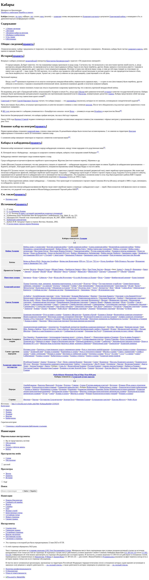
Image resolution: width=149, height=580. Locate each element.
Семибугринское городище (80, 304)
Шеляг (117, 288)
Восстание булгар (41, 251)
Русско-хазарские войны (100, 251)
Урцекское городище (131, 306)
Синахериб (112, 271)
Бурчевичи (111, 364)
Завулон (28, 271)
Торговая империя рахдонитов (82, 321)
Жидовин (119, 327)
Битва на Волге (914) (31, 261)
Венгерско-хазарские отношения (61, 317)
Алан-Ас (62, 366)
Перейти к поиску (26, 12)
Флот (112, 288)
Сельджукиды (87, 364)
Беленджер (65, 296)
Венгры (9, 416)
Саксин (26, 304)
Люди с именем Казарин (72, 362)
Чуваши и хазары (54, 354)
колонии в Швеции (82, 343)
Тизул (94, 288)
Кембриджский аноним (121, 278)
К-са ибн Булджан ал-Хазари (84, 278)
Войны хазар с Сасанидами (34, 247)
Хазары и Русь (29, 319)
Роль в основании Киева (130, 339)
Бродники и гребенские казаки (75, 354)
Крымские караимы (86, 389)
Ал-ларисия (47, 286)
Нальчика (63, 177)
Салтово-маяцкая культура (92, 339)
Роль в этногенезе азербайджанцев (95, 349)
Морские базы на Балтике (50, 343)
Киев (100, 302)
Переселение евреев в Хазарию (105, 337)
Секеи (137, 354)
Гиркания (65, 286)
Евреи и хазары (92, 356)
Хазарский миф (36, 352)
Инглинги (124, 368)
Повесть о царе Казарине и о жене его (47, 331)
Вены (72, 111)
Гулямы (74, 286)
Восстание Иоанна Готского (61, 251)
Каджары (133, 368)
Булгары (59, 385)
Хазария (9, 414)
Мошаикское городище (118, 300)
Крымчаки (72, 389)
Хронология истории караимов (122, 389)
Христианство (121, 286)
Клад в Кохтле (63, 329)
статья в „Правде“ (84, 337)
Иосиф (43, 271)
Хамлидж (28, 309)
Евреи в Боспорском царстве (63, 341)
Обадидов (82, 94)
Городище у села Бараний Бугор (128, 296)
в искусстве (76, 284)
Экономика (85, 290)
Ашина (111, 94)
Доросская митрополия (104, 286)
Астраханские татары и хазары (123, 349)
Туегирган (117, 306)
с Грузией (48, 255)
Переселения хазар (100, 343)
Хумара (37, 309)
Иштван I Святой (21, 119)
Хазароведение (42, 337)
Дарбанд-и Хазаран (132, 366)
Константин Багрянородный (57, 61)
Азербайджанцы (29, 385)
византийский (31, 61)
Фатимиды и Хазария (138, 319)
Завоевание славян (129, 253)
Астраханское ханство (101, 400)
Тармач (107, 278)
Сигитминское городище (116, 304)
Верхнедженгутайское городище (36, 298)
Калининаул (94, 300)
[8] (77, 189)
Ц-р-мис (115, 354)
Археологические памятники (35, 327)
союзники (107, 249)
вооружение (134, 284)
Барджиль (27, 278)
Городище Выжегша (107, 298)
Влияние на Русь (30, 339)
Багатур (33, 269)
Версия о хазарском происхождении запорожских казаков (103, 391)
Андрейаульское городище (43, 296)
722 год (89, 261)
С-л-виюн (129, 354)
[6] (104, 147)
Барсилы (41, 385)
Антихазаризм (55, 337)
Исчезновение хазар (106, 290)
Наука (94, 284)
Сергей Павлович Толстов (27, 101)
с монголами (58, 255)
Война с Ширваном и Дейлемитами (85, 253)
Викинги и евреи (43, 341)
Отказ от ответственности (16, 573)
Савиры (75, 385)
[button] (2, 464)
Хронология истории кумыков (44, 387)
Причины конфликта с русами (88, 341)
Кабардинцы (92, 387)
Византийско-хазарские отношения (128, 315)
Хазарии (83, 238)
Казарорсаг (104, 362)
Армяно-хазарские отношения (131, 317)
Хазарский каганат (12, 287)
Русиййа (130, 302)
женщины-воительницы (61, 284)
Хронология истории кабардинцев (132, 387)
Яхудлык (120, 309)
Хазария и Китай (89, 315)
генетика (33, 284)
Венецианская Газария (49, 368)
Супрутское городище (45, 306)
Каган (137, 286)
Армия (126, 284)
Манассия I (82, 271)
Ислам (130, 286)
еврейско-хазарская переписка (93, 327)
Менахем (57, 271)
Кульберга (98, 111)
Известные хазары (12, 278)
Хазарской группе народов (83, 377)
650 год (82, 261)
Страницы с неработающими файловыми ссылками (26, 426)
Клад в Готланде (49, 329)
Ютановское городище (106, 309)
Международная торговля (58, 321)
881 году (6, 111)
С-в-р (122, 354)
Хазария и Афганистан (72, 315)
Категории (5, 406)
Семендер (64, 304)
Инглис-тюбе (28, 300)
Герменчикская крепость (88, 298)
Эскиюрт (91, 309)
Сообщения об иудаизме (73, 331)
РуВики (48, 557)
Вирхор (107, 269)
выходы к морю (68, 343)
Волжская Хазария (132, 364)
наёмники (27, 286)
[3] (139, 100)
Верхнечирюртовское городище (63, 298)
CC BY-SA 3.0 (130, 553)
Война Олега (80, 249)
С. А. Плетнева (13, 211)
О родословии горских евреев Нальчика (23, 224)
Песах (100, 278)
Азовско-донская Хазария (112, 366)
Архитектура (53, 327)
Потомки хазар (11, 199)
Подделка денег (84, 288)
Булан (35, 278)
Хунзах (44, 309)
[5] (69, 137)
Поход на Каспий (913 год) (58, 253)
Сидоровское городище (137, 304)
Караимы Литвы (102, 389)
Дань (80, 286)
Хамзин (144, 306)
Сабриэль (43, 278)
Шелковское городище (78, 309)
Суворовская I (29, 306)
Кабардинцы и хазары (59, 356)
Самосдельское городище (41, 304)
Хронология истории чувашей (105, 394)
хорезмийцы (71, 101)
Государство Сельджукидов (51, 400)
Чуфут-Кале (62, 309)
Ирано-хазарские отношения (34, 317)
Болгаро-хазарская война (57, 247)
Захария (35, 271)
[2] (44, 96)
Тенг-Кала (98, 306)
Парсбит (131, 271)
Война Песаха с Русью (65, 249)
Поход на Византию (38, 253)
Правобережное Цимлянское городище (72, 302)
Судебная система (40, 290)
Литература (103, 288)
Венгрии (132, 131)
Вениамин (137, 269)
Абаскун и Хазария (53, 319)
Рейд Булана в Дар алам (124, 261)
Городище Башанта (106, 296)
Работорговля (139, 288)
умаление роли (68, 337)
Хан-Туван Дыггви (95, 269)
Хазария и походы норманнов (124, 251)
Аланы (83, 385)
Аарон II (128, 269)
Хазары (23, 211)
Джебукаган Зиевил (73, 269)
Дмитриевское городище (135, 298)
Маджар (104, 300)
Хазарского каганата (91, 16)
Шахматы (139, 331)
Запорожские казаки (60, 391)
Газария (91, 368)
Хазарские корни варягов (110, 356)
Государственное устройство (110, 284)
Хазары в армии (31, 321)
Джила (47, 366)
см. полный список (54, 565)
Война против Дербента (110, 253)
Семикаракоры (98, 304)
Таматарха (107, 306)
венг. (42, 16)
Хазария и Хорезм (105, 315)
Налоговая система (43, 288)
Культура (87, 284)
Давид (145, 269)
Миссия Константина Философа (75, 319)
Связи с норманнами (126, 352)
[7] (98, 152)
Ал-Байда (27, 296)
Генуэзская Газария (31, 368)
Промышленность (72, 290)
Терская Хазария (36, 366)
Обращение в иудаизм (61, 288)
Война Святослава (94, 249)
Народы (9, 410)
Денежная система (56, 290)
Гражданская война (81, 251)
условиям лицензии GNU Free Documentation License (50, 550)
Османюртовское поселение (44, 302)
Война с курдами (120, 249)
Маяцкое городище (111, 302)
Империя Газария (83, 400)
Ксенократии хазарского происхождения (56, 364)
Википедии (39, 557)
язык (40, 284)
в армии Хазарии (132, 337)
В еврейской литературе (70, 327)
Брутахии (99, 368)
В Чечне (128, 309)
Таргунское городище (64, 306)
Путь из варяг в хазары (52, 315)
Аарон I (120, 269)
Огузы (74, 288)
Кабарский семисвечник (16, 220)
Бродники (74, 391)
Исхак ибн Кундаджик (63, 278)
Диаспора (43, 321)
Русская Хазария (94, 366)
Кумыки (122, 385)
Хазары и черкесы (77, 356)
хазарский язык (33, 131)
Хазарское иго (29, 341)
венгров (89, 105)
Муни (123, 302)
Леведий (78, 317)
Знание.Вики (58, 557)
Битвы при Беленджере (69, 261)
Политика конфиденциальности (18, 569)
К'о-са (107, 354)
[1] (16, 81)
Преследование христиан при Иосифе (125, 255)
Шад (84, 269)
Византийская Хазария (77, 366)
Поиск (4, 486)
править (28, 44)
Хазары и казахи (42, 356)
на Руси (97, 331)
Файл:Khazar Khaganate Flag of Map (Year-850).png (74, 375)
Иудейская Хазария (31, 362)
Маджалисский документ (128, 329)
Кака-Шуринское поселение (53, 300)
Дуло (50, 278)
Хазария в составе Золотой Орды (73, 368)
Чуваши (89, 394)
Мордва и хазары (110, 352)
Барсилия (87, 362)
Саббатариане (28, 356)
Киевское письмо (132, 327)
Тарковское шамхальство (68, 387)
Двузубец (110, 327)
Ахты (57, 296)
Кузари (113, 329)
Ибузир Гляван (57, 269)
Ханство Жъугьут (112, 368)
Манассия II (93, 271)
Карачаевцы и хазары (69, 352)
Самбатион (106, 341)
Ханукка (102, 271)
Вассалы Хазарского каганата (122, 362)
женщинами (88, 286)
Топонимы (89, 331)
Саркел (55, 304)
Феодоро (35, 364)
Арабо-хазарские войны (77, 247)
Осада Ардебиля (106, 261)
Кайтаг (77, 364)
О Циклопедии (12, 571)
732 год (96, 261)
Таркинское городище (83, 306)
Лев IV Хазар (99, 364)
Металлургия (28, 288)
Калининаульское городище (77, 300)
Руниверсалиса (109, 557)
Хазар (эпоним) (138, 278)
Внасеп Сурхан (44, 269)
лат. (31, 16)
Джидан (120, 364)
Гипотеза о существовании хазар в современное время (58, 349)
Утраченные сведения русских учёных (118, 331)
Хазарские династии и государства (12, 366)
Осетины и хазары (96, 354)
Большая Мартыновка (80, 296)
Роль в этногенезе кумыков (90, 352)
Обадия (81, 92)
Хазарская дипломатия (32, 315)
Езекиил (72, 271)
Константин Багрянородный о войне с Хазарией (89, 329)
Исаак (49, 271)
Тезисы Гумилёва (112, 339)
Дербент (120, 298)
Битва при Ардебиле (50, 261)
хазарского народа (135, 49)
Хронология (114, 343)
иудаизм (107, 92)
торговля (39, 319)
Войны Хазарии (12, 251)
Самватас (93, 302)
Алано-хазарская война (98, 247)
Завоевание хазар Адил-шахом (96, 255)
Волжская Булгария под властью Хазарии (100, 317)
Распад (94, 290)
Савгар (138, 302)
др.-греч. (18, 16)
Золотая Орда (69, 400)
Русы (122, 337)
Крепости (27, 290)
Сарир (95, 362)
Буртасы (56, 286)
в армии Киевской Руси (70, 339)
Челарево (52, 309)
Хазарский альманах (129, 343)
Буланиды (52, 362)
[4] (121, 111)
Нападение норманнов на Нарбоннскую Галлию (108, 319)
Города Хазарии (12, 302)
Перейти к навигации (9, 12)
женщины (47, 284)
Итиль (38, 300)
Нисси (65, 271)
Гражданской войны (118, 16)
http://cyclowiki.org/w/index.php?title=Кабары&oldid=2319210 (35, 404)
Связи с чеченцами (38, 354)
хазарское (57, 16)
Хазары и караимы (51, 352)
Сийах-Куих (127, 288)
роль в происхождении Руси (49, 339)
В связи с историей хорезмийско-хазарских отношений (40, 213)
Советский (5, 101)
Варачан (94, 296)
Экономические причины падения (126, 341)
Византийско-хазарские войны (121, 247)
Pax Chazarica (28, 337)
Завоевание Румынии (73, 255)
